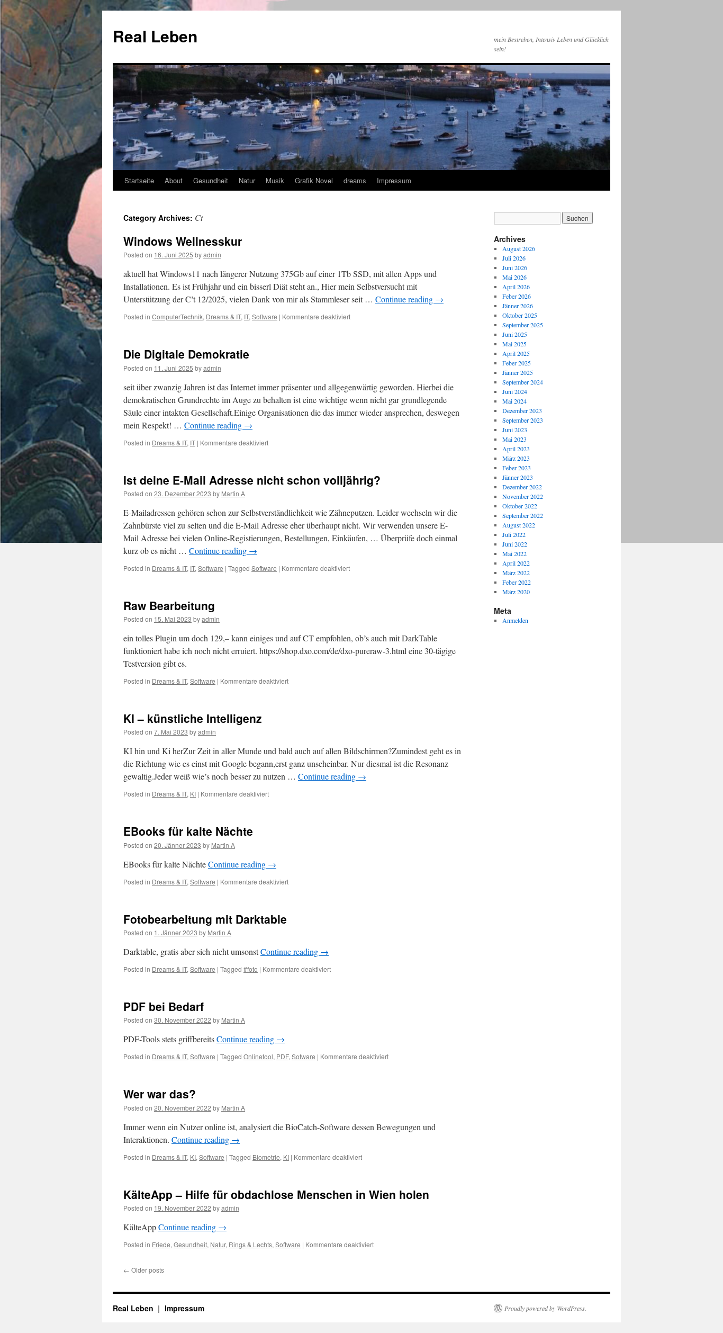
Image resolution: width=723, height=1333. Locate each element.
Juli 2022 (514, 534)
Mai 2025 (514, 343)
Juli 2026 (514, 258)
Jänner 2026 (517, 305)
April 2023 (516, 448)
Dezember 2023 (522, 410)
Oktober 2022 (519, 506)
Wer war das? (159, 1094)
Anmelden (515, 620)
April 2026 (516, 286)
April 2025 (516, 353)
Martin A (233, 493)
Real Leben (155, 35)
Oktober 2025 (519, 315)
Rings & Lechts (250, 1244)
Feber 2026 (516, 296)
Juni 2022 (514, 544)
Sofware (303, 1056)
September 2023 (522, 420)
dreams (355, 180)
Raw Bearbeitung (169, 605)
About (174, 180)
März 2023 (516, 458)
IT (246, 316)
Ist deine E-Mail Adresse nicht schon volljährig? (252, 480)
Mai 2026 (514, 277)
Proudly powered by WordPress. (545, 1308)
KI (193, 793)
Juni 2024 (514, 391)
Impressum (394, 180)
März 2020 (516, 591)
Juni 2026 (514, 267)
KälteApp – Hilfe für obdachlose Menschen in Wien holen (276, 1194)
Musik (275, 180)
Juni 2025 (514, 334)
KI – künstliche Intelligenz (192, 718)
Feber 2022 (516, 582)
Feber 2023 (516, 467)
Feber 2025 (516, 363)
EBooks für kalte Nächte (188, 831)
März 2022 (516, 572)
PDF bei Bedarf (163, 1006)
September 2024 (522, 382)
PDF (282, 1056)
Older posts (143, 1269)
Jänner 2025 (517, 372)
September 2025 (522, 324)
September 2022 (522, 515)
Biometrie (266, 1156)
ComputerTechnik (177, 316)
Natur (247, 180)
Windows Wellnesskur (182, 241)
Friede (161, 1244)
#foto (250, 968)
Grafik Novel (314, 180)
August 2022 (518, 525)
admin (212, 254)
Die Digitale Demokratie (186, 354)
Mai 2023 (514, 439)
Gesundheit (210, 180)
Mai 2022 (514, 553)
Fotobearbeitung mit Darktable (205, 919)
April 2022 (516, 563)
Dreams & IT (223, 316)
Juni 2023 (514, 429)
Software (264, 316)
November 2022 (522, 496)
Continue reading (409, 299)
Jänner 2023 (517, 477)
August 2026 (518, 248)
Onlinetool (258, 1056)
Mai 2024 (514, 401)
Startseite (139, 180)
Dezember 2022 (522, 486)
